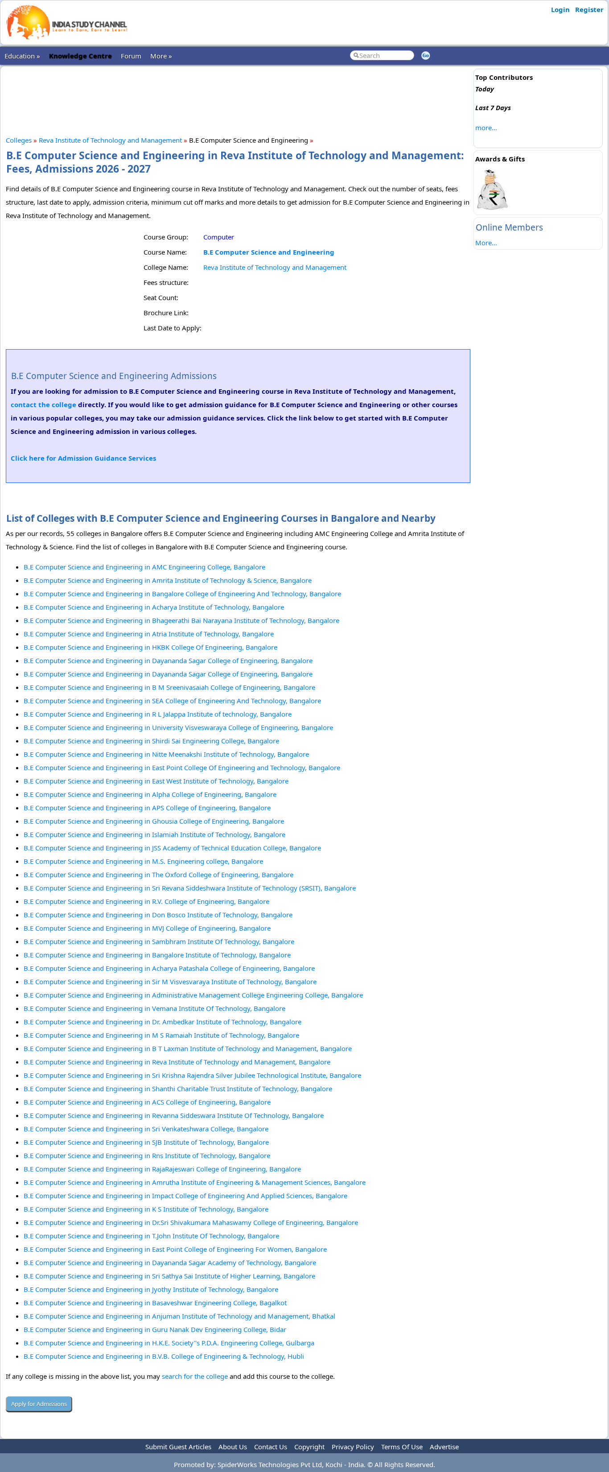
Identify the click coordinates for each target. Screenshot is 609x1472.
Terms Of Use (402, 1446)
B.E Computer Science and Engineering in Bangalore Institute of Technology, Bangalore (157, 954)
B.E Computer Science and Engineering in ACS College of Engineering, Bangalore (147, 1101)
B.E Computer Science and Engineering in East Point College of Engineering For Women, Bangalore (175, 1249)
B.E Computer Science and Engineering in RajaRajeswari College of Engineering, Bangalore (162, 1168)
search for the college (195, 1376)
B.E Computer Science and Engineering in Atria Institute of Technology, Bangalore (149, 633)
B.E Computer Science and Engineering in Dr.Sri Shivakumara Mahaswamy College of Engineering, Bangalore (191, 1222)
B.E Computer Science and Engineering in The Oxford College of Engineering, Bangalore (158, 874)
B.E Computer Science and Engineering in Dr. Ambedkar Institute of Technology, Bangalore (162, 1021)
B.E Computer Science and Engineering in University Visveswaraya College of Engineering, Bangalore (178, 727)
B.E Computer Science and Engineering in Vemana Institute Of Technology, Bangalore (154, 1008)
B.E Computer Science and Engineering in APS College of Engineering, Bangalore (147, 807)
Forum (131, 55)
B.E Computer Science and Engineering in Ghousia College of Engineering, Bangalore (154, 820)
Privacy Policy (353, 1446)
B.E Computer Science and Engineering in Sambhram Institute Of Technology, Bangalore (159, 941)
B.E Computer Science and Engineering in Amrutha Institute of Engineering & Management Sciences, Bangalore (195, 1182)
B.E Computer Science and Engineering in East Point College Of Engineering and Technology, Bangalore (182, 767)
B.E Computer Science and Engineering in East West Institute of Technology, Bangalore (156, 780)
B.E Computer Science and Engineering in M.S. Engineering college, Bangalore (143, 861)
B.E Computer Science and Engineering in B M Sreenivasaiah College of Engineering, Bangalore (169, 687)
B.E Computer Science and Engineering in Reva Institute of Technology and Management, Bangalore (177, 1061)
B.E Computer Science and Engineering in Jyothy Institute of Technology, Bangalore (151, 1289)
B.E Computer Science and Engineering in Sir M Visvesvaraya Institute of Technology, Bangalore (170, 981)
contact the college (43, 404)
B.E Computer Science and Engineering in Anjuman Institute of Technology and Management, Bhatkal (179, 1315)
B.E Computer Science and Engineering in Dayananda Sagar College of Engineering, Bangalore (168, 660)
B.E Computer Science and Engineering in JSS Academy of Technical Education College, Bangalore (172, 847)
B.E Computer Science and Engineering (268, 251)
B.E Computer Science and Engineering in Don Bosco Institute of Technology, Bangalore (158, 914)
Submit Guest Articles (178, 1446)
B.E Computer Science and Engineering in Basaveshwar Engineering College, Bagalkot (155, 1302)
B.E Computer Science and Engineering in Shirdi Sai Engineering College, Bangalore (151, 740)
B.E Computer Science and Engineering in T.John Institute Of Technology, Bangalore (151, 1235)
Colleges (19, 140)
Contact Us (270, 1446)
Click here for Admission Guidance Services (83, 458)
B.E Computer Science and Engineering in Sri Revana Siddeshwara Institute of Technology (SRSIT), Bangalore (190, 887)
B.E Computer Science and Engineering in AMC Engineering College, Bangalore (144, 566)
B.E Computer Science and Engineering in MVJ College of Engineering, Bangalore (147, 928)
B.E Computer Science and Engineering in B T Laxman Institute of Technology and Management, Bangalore (188, 1048)
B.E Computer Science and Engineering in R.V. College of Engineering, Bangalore (146, 901)
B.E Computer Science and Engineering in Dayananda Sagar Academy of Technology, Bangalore (170, 1262)
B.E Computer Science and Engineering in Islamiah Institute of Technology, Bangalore (154, 834)
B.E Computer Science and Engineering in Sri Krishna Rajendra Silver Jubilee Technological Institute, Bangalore (192, 1075)
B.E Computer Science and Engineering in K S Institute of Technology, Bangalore (146, 1208)
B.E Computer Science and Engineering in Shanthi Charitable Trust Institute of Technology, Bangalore (178, 1088)
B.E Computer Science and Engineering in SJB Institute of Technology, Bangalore (146, 1142)
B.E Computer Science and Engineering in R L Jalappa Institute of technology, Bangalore (158, 713)
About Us (232, 1446)
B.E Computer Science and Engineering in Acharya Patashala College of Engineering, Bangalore (169, 968)
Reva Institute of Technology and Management (110, 140)
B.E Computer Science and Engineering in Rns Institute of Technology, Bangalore (147, 1155)
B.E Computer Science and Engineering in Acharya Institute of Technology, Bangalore (154, 606)
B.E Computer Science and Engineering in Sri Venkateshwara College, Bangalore (146, 1128)
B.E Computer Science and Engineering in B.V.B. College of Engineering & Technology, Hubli (164, 1356)
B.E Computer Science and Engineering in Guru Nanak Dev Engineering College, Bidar (155, 1329)
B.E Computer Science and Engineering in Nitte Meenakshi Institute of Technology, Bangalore (166, 754)
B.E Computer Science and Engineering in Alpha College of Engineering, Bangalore (150, 794)
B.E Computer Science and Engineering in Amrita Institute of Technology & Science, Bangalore (168, 580)
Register (589, 9)
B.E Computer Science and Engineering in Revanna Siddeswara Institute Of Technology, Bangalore (174, 1115)
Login (560, 9)
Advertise (444, 1446)
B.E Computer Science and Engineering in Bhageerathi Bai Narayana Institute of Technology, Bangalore (181, 620)
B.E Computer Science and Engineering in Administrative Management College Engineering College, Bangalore (193, 994)
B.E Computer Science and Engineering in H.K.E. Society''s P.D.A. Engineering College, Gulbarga (169, 1342)
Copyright (309, 1446)
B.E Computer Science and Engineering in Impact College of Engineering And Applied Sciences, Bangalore (185, 1195)
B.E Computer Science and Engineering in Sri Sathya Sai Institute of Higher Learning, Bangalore (169, 1275)
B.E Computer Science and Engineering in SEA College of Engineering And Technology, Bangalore (172, 700)
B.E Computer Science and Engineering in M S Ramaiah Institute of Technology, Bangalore (161, 1035)
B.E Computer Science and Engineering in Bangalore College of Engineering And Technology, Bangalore (182, 593)
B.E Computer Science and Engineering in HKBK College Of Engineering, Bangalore (150, 647)
